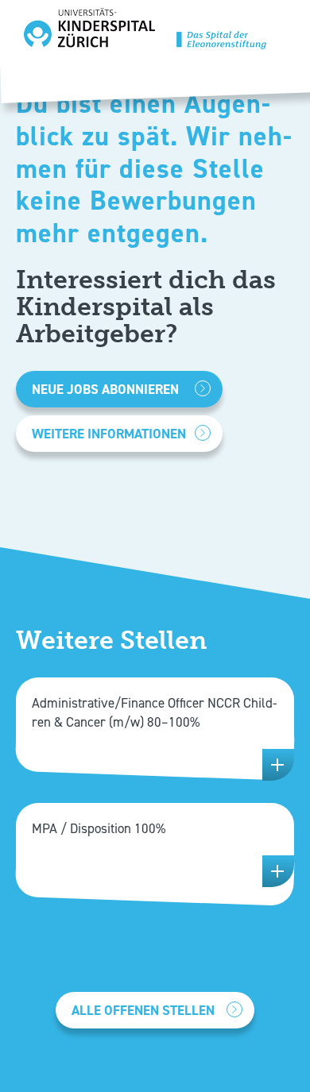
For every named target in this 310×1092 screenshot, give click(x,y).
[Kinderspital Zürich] (145, 33)
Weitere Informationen (109, 433)
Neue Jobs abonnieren (105, 389)
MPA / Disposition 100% (98, 828)
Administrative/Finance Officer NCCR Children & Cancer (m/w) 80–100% (154, 712)
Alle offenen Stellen (143, 1010)
